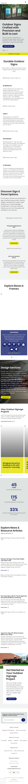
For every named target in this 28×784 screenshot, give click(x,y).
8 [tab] (9, 475)
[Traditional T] (5, 345)
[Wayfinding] (14, 141)
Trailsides (15, 740)
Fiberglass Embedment (8, 730)
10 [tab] (11, 475)
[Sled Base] (16, 349)
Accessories (14, 743)
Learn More (14, 243)
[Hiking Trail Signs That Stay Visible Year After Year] (14, 554)
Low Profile (3, 740)
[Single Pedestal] (14, 345)
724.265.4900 (14, 766)
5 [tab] (16, 357)
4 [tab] (15, 357)
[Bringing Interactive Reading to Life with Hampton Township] (12, 449)
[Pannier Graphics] (4, 3)
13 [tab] (15, 475)
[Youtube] (14, 772)
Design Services (14, 733)
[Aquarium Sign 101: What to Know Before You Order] (14, 629)
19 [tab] (22, 475)
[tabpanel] (14, 324)
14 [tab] (16, 475)
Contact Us (11, 699)
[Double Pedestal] (19, 345)
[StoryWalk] (14, 168)
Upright (10, 740)
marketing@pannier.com (14, 768)
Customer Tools (8, 750)
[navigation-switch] (25, 2)
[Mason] (23, 345)
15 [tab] (17, 475)
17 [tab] (19, 475)
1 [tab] (11, 357)
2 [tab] (2, 475)
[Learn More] (14, 231)
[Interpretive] (14, 89)
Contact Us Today (14, 54)
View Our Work (8, 46)
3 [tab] (3, 475)
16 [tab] (18, 475)
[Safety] (14, 115)
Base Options (23, 740)
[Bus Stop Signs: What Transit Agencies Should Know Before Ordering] (14, 591)
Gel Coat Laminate (21, 730)
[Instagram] (17, 772)
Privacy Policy (14, 779)
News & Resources (19, 750)
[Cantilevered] (9, 345)
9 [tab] (10, 475)
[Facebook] (10, 772)
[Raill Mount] (12, 349)
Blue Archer (21, 777)
